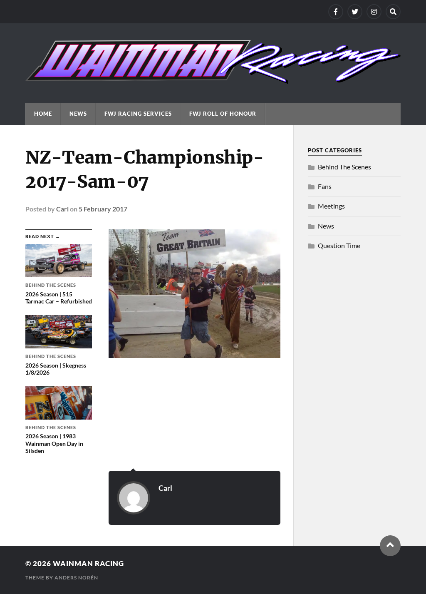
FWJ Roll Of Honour (222, 113)
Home (43, 113)
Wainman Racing (88, 563)
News (78, 113)
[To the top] (390, 545)
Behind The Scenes (344, 167)
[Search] (393, 11)
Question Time (339, 245)
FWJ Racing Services (138, 113)
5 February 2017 (103, 209)
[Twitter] (354, 11)
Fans (325, 186)
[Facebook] (335, 11)
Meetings (331, 206)
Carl (62, 209)
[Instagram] (374, 11)
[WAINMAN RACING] (212, 80)
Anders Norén (76, 577)
